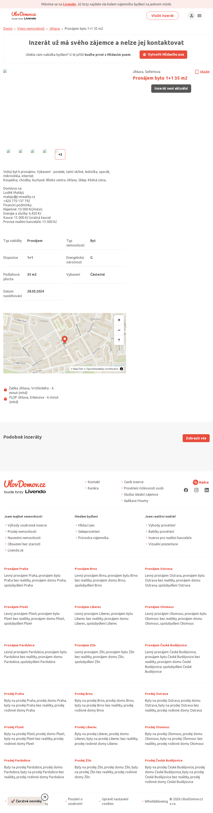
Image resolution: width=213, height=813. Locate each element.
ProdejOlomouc (157, 727)
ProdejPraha (14, 693)
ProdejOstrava (156, 693)
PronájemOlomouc (159, 607)
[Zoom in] (119, 320)
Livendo (69, 4)
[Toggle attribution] (121, 368)
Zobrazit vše (196, 438)
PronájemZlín (85, 645)
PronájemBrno (86, 568)
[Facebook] (186, 490)
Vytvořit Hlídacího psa (166, 54)
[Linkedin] (207, 490)
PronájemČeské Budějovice (166, 645)
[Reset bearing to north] (119, 340)
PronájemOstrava (158, 568)
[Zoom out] (119, 330)
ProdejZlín (83, 760)
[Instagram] (196, 490)
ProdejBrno (84, 693)
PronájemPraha (16, 568)
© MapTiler (77, 368)
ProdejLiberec (86, 727)
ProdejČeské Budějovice (163, 760)
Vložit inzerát (162, 16)
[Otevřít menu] (199, 16)
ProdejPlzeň (14, 727)
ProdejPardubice (17, 760)
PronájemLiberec (88, 607)
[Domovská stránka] (24, 15)
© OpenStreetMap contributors (101, 368)
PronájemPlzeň (16, 607)
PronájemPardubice (19, 645)
